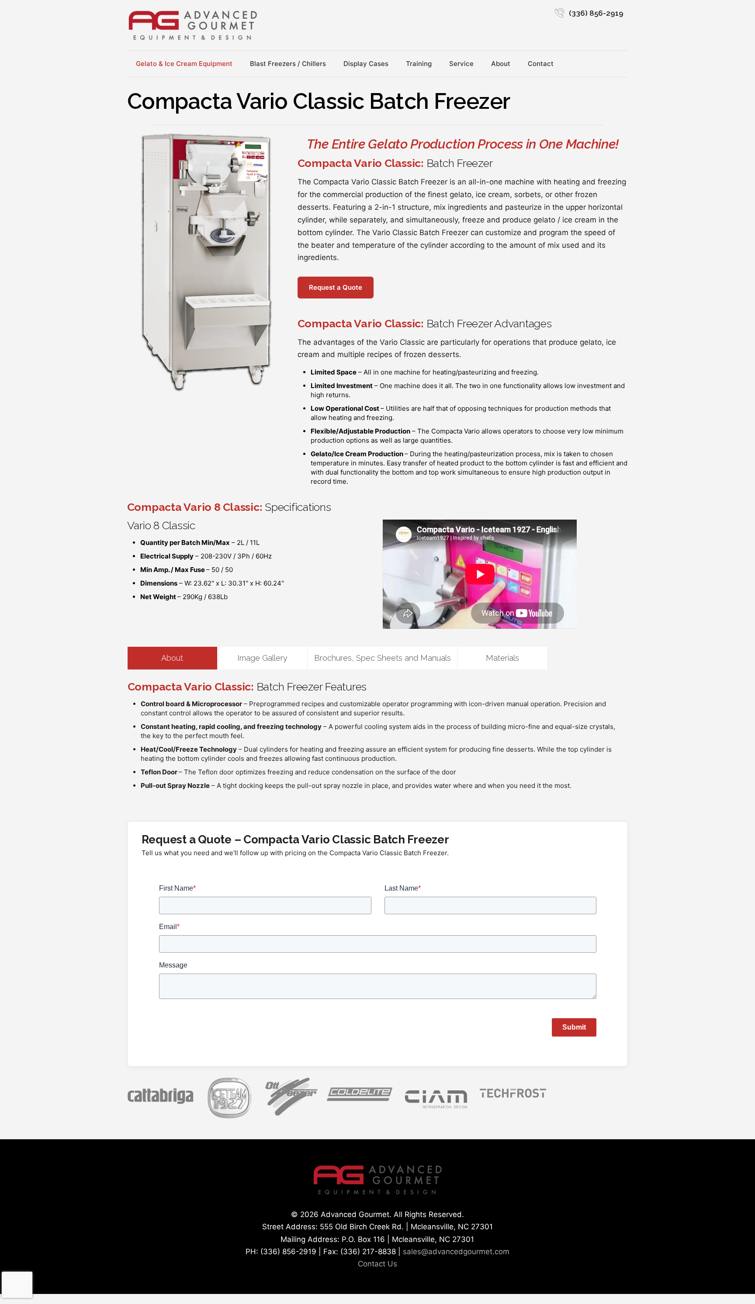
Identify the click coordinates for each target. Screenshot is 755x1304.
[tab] (173, 658)
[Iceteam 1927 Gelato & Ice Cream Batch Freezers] (229, 1115)
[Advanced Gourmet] (192, 25)
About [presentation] (172, 657)
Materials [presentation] (502, 657)
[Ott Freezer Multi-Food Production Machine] (291, 1113)
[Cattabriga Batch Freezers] (160, 1103)
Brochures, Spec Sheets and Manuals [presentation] (382, 657)
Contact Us (377, 1263)
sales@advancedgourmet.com (456, 1251)
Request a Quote (335, 287)
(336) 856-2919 (596, 13)
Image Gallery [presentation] (262, 657)
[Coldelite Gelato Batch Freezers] (359, 1102)
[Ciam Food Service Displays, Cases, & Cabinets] (436, 1110)
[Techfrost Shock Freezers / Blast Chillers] (513, 1099)
